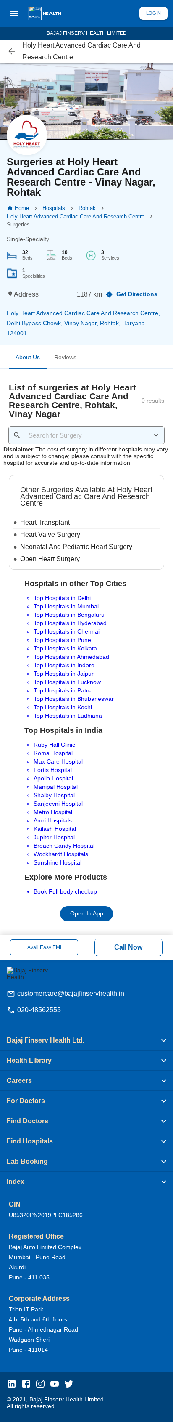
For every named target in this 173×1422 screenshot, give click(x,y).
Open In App (86, 913)
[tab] (28, 358)
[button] (86, 1040)
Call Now (128, 947)
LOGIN (153, 13)
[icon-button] (12, 51)
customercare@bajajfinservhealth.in (70, 993)
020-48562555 (39, 1009)
